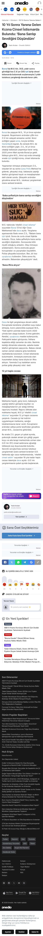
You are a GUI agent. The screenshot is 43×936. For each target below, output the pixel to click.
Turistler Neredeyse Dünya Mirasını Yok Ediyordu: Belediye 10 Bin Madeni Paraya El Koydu (21, 660)
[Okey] (18, 9)
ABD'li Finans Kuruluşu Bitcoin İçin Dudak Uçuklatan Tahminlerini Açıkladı (21, 629)
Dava (4, 322)
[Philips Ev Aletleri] (12, 9)
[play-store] (21, 893)
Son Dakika (7, 848)
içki (26, 71)
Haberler (5, 20)
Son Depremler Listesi (10, 759)
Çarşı (23, 168)
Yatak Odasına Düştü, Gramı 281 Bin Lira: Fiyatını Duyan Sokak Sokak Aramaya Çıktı (21, 650)
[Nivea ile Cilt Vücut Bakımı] (5, 9)
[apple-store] (8, 893)
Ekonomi (8, 624)
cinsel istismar (29, 225)
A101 (24, 843)
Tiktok (32, 843)
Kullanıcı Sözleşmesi (27, 864)
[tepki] (4, 584)
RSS (21, 872)
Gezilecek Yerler (9, 852)
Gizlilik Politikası (7, 867)
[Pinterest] (24, 883)
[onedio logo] (20, 907)
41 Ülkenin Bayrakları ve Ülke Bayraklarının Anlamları (21, 820)
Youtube (32, 839)
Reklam (4, 872)
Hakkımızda (6, 861)
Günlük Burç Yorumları (11, 843)
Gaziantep (6, 144)
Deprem (15, 839)
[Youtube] (19, 883)
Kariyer (23, 861)
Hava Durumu (7, 755)
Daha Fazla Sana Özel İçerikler (20, 536)
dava (19, 230)
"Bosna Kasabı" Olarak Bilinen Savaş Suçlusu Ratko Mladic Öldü (19, 639)
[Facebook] (9, 883)
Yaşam (7, 645)
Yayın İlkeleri (25, 867)
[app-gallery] (34, 893)
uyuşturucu (7, 256)
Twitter (5, 839)
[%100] (25, 9)
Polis (28, 168)
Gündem (14, 20)
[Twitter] (14, 883)
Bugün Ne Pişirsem (22, 848)
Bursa (4, 68)
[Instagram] (4, 883)
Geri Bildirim (6, 864)
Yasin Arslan (19, 45)
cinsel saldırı (7, 457)
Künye (22, 870)
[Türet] (37, 9)
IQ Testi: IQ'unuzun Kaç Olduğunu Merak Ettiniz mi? (21, 829)
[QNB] (31, 9)
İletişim (4, 875)
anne (18, 141)
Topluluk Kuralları (8, 870)
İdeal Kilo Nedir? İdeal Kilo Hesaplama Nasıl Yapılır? (20, 805)
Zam (23, 839)
